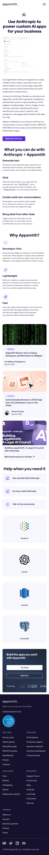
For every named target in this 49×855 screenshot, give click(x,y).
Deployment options (11, 794)
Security (30, 803)
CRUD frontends (10, 751)
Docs (5, 776)
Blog (29, 785)
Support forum (33, 776)
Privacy (6, 828)
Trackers (6, 764)
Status (5, 790)
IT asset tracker (33, 755)
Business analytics (35, 746)
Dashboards (8, 755)
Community (32, 781)
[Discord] (24, 843)
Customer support (35, 742)
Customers (31, 799)
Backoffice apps (10, 746)
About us (7, 815)
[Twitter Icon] (11, 843)
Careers (6, 819)
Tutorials (30, 790)
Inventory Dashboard (36, 751)
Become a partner (10, 824)
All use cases (8, 737)
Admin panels (9, 742)
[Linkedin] (17, 843)
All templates (32, 737)
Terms (5, 833)
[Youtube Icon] (4, 843)
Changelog (7, 785)
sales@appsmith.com (12, 711)
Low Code (31, 794)
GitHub (6, 781)
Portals (6, 760)
